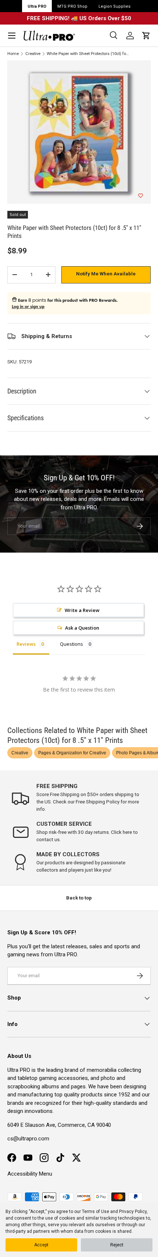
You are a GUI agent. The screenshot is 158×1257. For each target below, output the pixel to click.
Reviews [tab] (26, 644)
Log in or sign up (28, 306)
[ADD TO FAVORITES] (140, 195)
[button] (146, 36)
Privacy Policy (133, 1211)
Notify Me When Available (106, 273)
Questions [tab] (71, 644)
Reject (116, 1244)
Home (13, 54)
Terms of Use (95, 1211)
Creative (32, 54)
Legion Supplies (114, 6)
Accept (41, 1244)
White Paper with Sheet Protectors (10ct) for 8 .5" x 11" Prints (88, 54)
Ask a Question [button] (82, 627)
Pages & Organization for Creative (72, 752)
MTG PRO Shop (72, 6)
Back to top (79, 898)
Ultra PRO (37, 6)
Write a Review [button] (82, 610)
